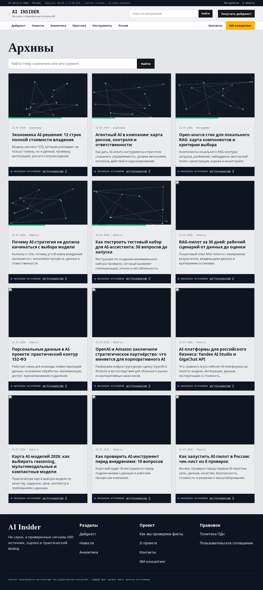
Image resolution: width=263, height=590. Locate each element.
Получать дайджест (236, 14)
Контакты (215, 25)
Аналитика (58, 25)
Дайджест (19, 25)
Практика (79, 25)
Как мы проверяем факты (161, 534)
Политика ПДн (212, 534)
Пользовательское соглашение (226, 543)
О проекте (249, 3)
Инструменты (102, 25)
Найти (205, 13)
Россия (123, 25)
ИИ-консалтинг (240, 25)
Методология (231, 3)
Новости (38, 25)
